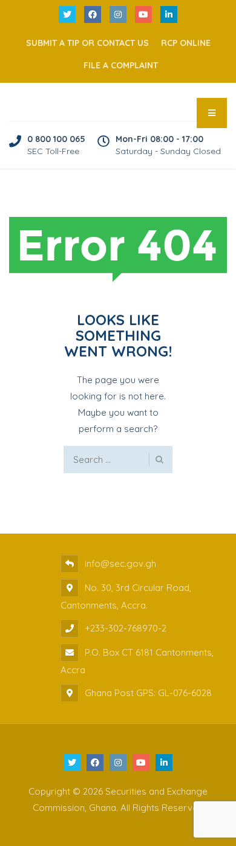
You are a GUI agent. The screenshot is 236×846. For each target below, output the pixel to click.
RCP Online (186, 42)
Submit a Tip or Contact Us (87, 42)
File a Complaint (121, 65)
